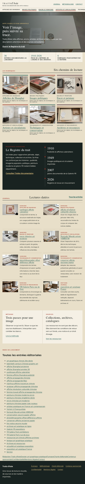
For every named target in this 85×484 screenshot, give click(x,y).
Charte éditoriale (61, 456)
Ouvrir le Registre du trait (13, 46)
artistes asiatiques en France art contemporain (26, 406)
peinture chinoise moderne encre (20, 395)
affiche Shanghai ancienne (18, 366)
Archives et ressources (68, 127)
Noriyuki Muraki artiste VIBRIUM (71, 237)
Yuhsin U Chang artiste (16, 409)
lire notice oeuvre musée (17, 423)
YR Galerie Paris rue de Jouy (30, 287)
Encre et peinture (46, 9)
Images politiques (29, 9)
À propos (50, 456)
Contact (79, 4)
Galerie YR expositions (16, 429)
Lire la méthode (12, 336)
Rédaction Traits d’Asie (11, 456)
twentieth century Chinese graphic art (22, 363)
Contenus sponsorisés (73, 466)
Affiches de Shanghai (11, 9)
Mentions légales (31, 459)
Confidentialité (18, 459)
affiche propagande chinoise (18, 378)
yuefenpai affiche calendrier (27, 210)
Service (10, 452)
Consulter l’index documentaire (19, 173)
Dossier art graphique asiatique (34, 456)
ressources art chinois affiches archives (23, 437)
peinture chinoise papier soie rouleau (22, 403)
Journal (56, 4)
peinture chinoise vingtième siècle (21, 398)
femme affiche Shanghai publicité (20, 375)
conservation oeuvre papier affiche (21, 415)
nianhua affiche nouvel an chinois (21, 383)
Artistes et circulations (66, 9)
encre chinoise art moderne (27, 237)
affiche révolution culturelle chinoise (68, 210)
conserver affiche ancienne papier (68, 261)
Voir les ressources (53, 338)
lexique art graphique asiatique (19, 440)
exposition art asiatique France (70, 287)
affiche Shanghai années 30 (18, 369)
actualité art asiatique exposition (20, 446)
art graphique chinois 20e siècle (20, 361)
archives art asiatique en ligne (19, 426)
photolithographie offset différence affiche (30, 261)
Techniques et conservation (37, 129)
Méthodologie (68, 4)
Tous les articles (76, 197)
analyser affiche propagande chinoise (22, 386)
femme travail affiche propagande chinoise (24, 392)
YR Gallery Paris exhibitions (18, 432)
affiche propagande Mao (17, 381)
